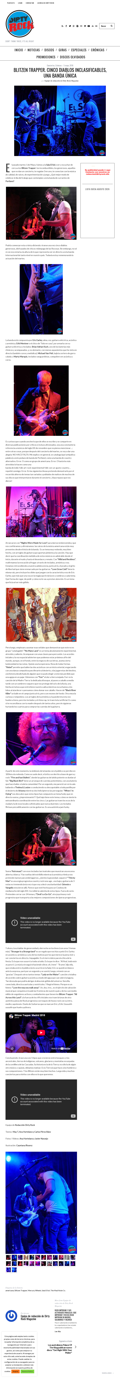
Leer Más (58, 1331)
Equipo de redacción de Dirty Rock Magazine (62, 80)
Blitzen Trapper (21, 1290)
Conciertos (51, 65)
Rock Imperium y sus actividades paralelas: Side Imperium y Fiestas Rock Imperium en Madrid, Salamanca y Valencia (65, 1315)
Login (20, 3)
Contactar (30, 3)
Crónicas (58, 65)
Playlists (11, 3)
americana (10, 1290)
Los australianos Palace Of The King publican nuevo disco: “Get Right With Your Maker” (59, 1347)
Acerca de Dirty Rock (46, 3)
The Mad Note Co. (58, 1290)
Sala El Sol (46, 1290)
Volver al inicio (107, 1373)
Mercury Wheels (34, 1290)
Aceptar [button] (15, 1371)
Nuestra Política (27, 1371)
